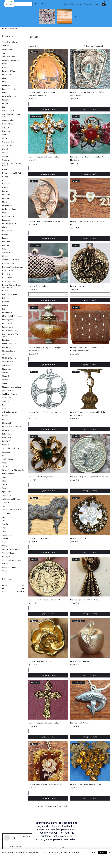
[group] (56, 16)
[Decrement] (30, 104)
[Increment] (66, 104)
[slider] (3, 588)
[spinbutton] (48, 104)
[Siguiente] (75, 16)
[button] (104, 3)
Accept (102, 852)
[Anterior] (36, 16)
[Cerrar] (109, 852)
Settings (92, 852)
